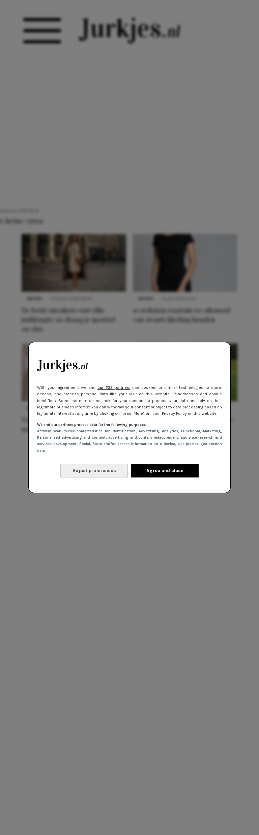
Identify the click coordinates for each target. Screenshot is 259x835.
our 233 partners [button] (114, 387)
